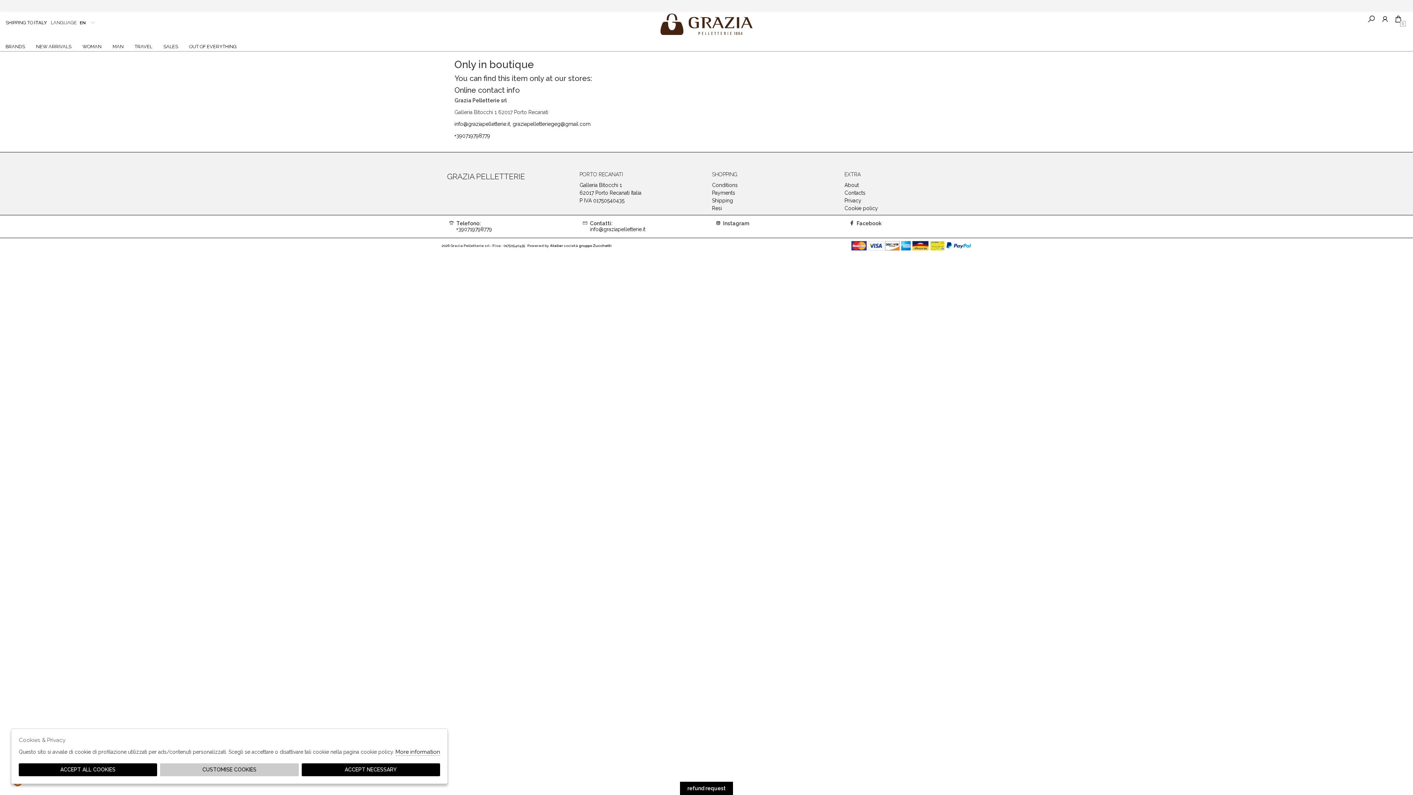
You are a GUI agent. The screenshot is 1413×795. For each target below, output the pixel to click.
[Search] (1371, 19)
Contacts (854, 193)
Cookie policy (861, 208)
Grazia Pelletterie (706, 24)
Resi (717, 208)
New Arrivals (53, 46)
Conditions (725, 185)
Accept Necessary (371, 770)
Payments (723, 193)
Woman (92, 46)
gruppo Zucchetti (595, 246)
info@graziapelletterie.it (617, 226)
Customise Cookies (229, 770)
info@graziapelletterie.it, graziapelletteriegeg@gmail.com (522, 124)
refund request (706, 788)
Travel (143, 46)
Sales (170, 46)
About (851, 185)
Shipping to (26, 22)
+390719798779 (472, 136)
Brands (15, 46)
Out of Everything (213, 46)
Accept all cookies (88, 770)
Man (118, 46)
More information (418, 752)
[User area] (1385, 19)
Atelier (556, 246)
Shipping (722, 201)
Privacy (852, 201)
